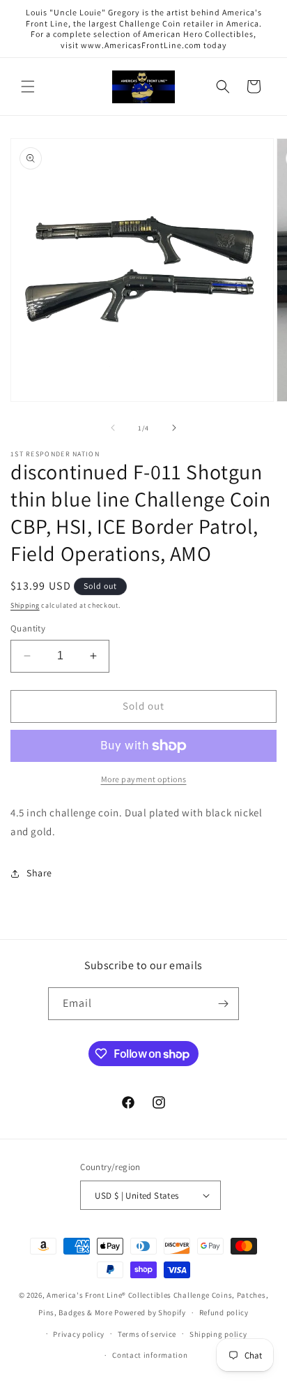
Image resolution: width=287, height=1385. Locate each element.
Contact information (149, 1355)
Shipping (25, 605)
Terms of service (147, 1334)
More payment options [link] (144, 779)
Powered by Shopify (150, 1312)
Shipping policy (218, 1334)
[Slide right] (174, 427)
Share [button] (39, 873)
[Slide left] (113, 427)
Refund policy (224, 1312)
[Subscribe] (223, 1003)
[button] (28, 86)
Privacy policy (78, 1334)
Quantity (27, 628)
